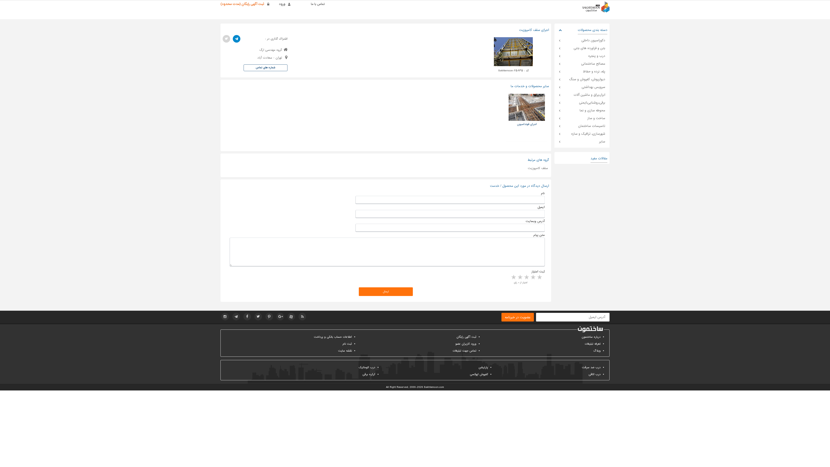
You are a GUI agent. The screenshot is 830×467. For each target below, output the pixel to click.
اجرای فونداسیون (527, 124)
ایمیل (541, 207)
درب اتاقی (595, 374)
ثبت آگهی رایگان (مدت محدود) (242, 4)
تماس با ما (318, 4)
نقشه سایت (345, 351)
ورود (282, 4)
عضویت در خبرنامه (517, 317)
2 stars (533, 277)
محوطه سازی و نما (592, 110)
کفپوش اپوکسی (479, 374)
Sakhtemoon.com (434, 387)
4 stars (520, 277)
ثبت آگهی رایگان (466, 337)
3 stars (526, 277)
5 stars (513, 277)
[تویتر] (226, 39)
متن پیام (539, 235)
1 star (539, 277)
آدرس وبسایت (535, 221)
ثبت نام (347, 344)
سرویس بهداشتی (593, 87)
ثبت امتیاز (538, 271)
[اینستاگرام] (225, 316)
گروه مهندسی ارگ (270, 50)
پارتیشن (483, 367)
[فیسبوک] (247, 316)
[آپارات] (291, 316)
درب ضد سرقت (591, 367)
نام (543, 193)
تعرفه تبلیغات (593, 344)
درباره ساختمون (591, 337)
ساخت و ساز (596, 118)
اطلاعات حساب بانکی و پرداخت (333, 337)
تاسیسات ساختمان (591, 126)
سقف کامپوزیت (538, 168)
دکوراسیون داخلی (593, 40)
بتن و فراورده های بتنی (589, 48)
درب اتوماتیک (367, 367)
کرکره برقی (368, 374)
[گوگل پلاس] (280, 316)
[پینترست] (269, 316)
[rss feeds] (302, 316)
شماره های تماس (265, 68)
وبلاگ (597, 351)
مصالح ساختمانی (593, 63)
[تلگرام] (236, 39)
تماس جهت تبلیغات (464, 351)
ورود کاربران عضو (465, 344)
